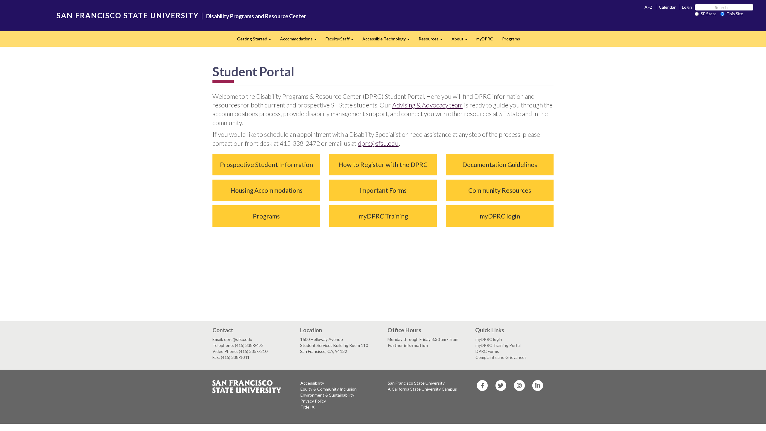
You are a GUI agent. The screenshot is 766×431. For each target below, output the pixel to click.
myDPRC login (500, 216)
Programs (511, 38)
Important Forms (383, 190)
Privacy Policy (313, 400)
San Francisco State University (416, 383)
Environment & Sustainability (327, 394)
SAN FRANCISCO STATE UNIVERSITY (128, 15)
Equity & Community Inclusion (328, 388)
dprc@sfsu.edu (378, 143)
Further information (408, 345)
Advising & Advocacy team (427, 105)
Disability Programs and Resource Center (256, 16)
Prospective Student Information (266, 164)
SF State (709, 13)
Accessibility (312, 383)
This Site (735, 13)
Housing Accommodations (266, 190)
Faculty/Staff (342, 40)
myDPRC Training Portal (498, 345)
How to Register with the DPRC (383, 164)
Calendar (667, 7)
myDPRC (484, 38)
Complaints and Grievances (501, 357)
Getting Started (256, 40)
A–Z (649, 7)
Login (687, 7)
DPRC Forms (487, 351)
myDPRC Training (383, 216)
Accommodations (300, 40)
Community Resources (499, 190)
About (462, 40)
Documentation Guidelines (499, 164)
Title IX (307, 406)
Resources (433, 40)
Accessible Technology (388, 40)
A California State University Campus (422, 388)
